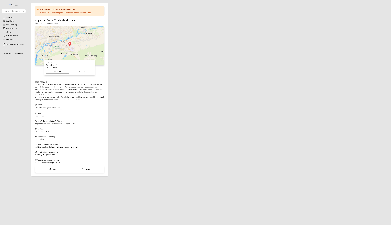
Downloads (10, 39)
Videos (8, 32)
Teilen (58, 71)
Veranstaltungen (12, 25)
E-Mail (54, 169)
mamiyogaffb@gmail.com (45, 155)
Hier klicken (39, 139)
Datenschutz (8, 53)
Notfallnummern (12, 36)
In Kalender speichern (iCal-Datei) (49, 108)
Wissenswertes (11, 28)
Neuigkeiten (10, 21)
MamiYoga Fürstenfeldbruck (46, 23)
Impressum (19, 53)
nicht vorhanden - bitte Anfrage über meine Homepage (57, 147)
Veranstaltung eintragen (15, 44)
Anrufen (88, 169)
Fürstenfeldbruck (52, 67)
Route (83, 71)
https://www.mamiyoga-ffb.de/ (47, 162)
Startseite (10, 17)
